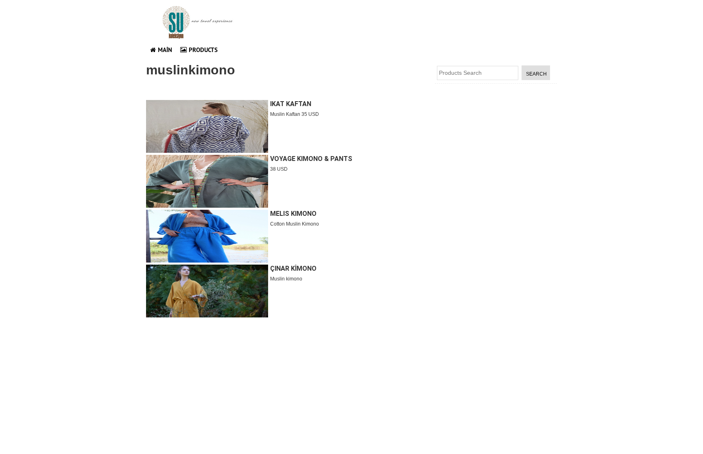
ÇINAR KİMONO (293, 268)
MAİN (165, 50)
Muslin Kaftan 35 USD (294, 114)
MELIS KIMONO (293, 213)
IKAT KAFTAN (290, 104)
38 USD (279, 169)
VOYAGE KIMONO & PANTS (311, 159)
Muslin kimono (286, 279)
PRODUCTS (203, 50)
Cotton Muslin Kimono (294, 224)
